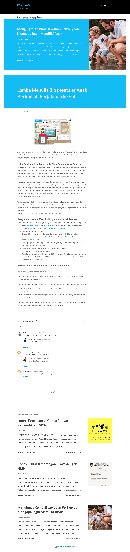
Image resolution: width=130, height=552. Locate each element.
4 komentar (29, 60)
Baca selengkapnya (73, 452)
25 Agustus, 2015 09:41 (41, 371)
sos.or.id (31, 314)
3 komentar (29, 495)
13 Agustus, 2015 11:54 (43, 339)
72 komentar (30, 452)
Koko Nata (24, 5)
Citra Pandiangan (28, 352)
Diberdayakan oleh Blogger (66, 547)
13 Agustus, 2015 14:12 (43, 352)
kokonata (32, 339)
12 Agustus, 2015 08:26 (39, 333)
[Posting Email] (35, 321)
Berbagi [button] (20, 60)
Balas (25, 347)
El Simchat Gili (27, 371)
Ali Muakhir (26, 333)
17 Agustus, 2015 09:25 (43, 358)
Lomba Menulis (27, 321)
